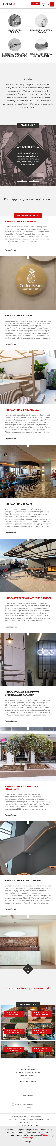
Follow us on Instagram (28, 1126)
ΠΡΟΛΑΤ (10, 4)
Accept (28, 1141)
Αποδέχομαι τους (24, 1104)
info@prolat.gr (42, 1119)
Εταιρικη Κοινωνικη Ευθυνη (28, 1072)
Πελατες (28, 1078)
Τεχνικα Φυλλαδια (28, 1075)
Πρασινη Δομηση (28, 1069)
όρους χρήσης (29, 1104)
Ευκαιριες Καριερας (28, 1081)
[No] (52, 1136)
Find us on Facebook (28, 1122)
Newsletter (28, 1095)
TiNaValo (36, 4)
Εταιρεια (28, 1066)
